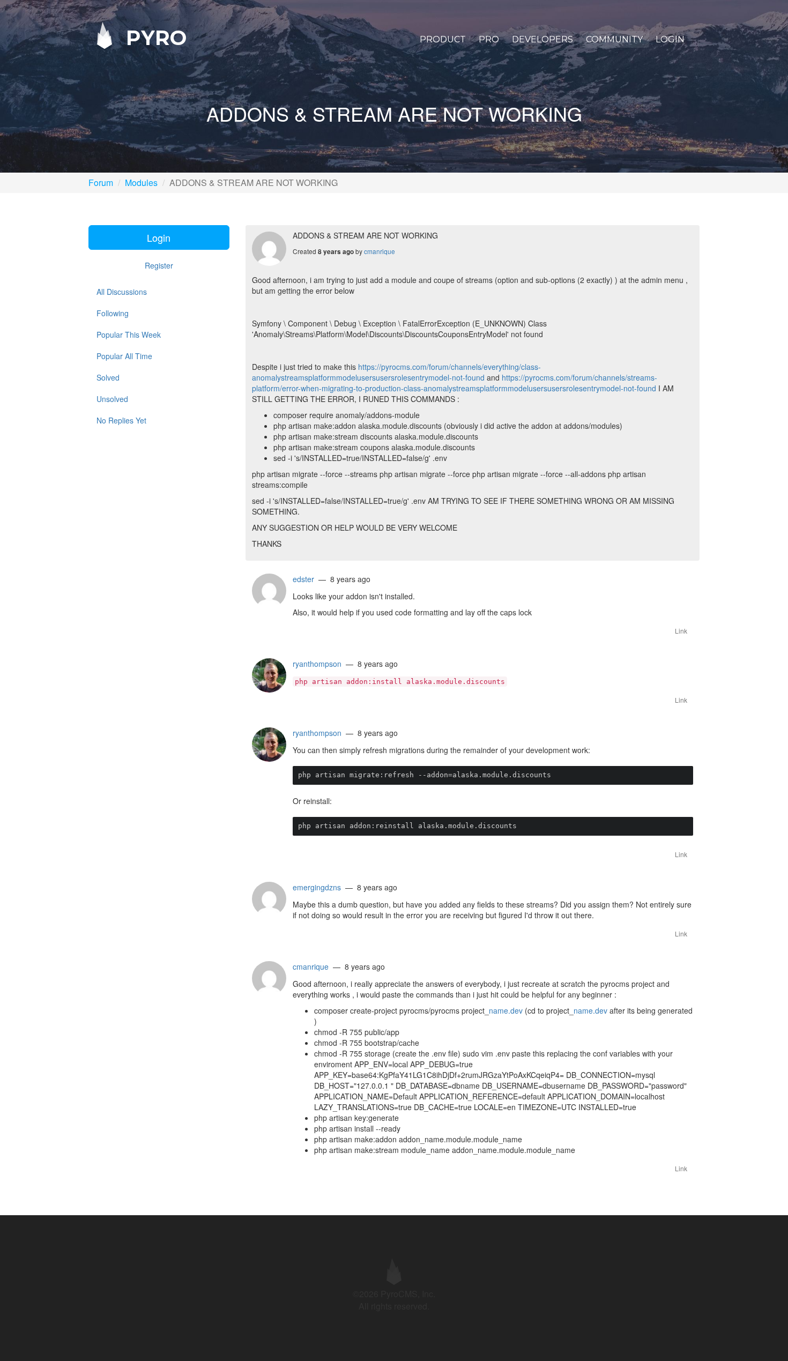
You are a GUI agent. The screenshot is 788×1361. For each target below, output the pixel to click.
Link (681, 630)
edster (303, 579)
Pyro (153, 37)
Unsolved (112, 398)
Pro (489, 39)
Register (159, 265)
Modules (141, 182)
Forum (100, 182)
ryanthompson (317, 663)
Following (112, 313)
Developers (542, 39)
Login (670, 39)
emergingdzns (317, 887)
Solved (108, 377)
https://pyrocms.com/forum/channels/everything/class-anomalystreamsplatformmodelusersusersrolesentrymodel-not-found (396, 372)
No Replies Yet (121, 420)
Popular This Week (128, 334)
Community (614, 39)
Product (443, 39)
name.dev (506, 1010)
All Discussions (121, 291)
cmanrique (379, 251)
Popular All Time (124, 356)
